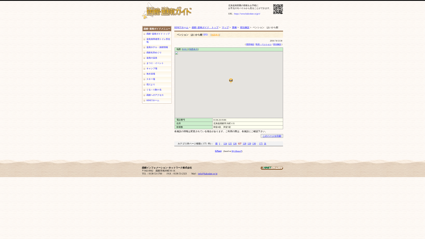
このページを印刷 (272, 136)
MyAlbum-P (237, 151)
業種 (234, 27)
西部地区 (250, 44)
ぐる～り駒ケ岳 (154, 89)
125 (230, 143)
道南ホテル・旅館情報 (157, 47)
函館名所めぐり (154, 52)
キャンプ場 (151, 68)
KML (184, 49)
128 (244, 143)
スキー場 (150, 79)
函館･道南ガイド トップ (158, 34)
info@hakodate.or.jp (207, 173)
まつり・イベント (155, 63)
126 (235, 143)
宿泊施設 (244, 27)
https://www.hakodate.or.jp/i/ (247, 13)
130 (254, 143)
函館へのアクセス (155, 95)
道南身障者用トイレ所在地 (158, 40)
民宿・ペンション (264, 44)
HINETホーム (152, 100)
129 (249, 143)
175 (261, 143)
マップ (225, 27)
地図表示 (215, 35)
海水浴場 (150, 74)
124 (225, 143)
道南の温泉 (151, 58)
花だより (150, 84)
